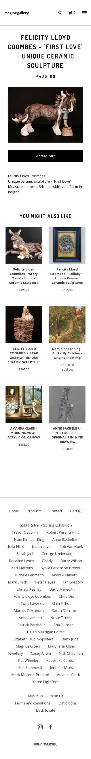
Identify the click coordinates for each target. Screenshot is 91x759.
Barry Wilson (71, 560)
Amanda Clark (68, 674)
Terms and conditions (32, 703)
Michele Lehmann (29, 575)
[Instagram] (40, 727)
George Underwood (58, 553)
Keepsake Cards (59, 660)
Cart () (76, 511)
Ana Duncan (63, 624)
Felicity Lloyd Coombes (32, 596)
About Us (35, 696)
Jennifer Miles (61, 667)
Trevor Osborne (24, 532)
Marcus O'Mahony (29, 610)
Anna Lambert (30, 617)
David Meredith (62, 589)
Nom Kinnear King (29, 539)
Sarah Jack (25, 553)
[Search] (60, 12)
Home (14, 511)
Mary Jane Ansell (62, 646)
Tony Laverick (32, 603)
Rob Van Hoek (71, 546)
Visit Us (57, 696)
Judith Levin (41, 546)
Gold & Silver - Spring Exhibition (45, 525)
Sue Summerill (30, 667)
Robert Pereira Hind (63, 532)
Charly (47, 560)
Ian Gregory (73, 582)
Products (34, 511)
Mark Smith (17, 582)
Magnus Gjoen (28, 646)
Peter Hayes (45, 582)
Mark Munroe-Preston (30, 674)
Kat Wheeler (28, 660)
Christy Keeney (29, 589)
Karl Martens (22, 567)
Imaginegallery (16, 12)
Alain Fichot (61, 603)
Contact (55, 511)
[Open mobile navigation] (84, 12)
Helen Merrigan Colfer (45, 632)
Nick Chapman (71, 653)
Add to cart (45, 155)
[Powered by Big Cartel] (45, 744)
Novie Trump (61, 617)
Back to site (45, 710)
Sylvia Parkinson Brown (60, 567)
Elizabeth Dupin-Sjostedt (32, 639)
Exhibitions (67, 703)
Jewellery (15, 653)
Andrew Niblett (64, 575)
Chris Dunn (68, 596)
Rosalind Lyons (21, 560)
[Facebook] (50, 727)
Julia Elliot (16, 546)
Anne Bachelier (64, 539)
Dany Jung (70, 639)
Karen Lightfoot (45, 681)
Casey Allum (41, 653)
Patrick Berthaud (31, 624)
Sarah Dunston (64, 610)
